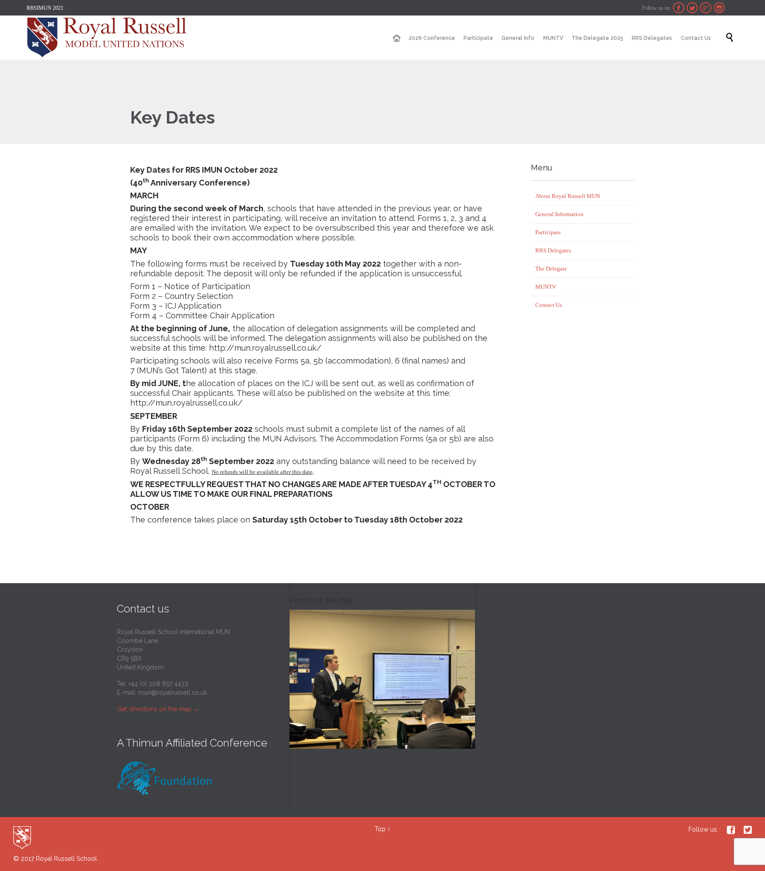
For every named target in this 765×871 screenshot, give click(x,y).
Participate (548, 232)
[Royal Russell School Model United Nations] (110, 37)
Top (380, 828)
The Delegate (551, 268)
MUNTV (545, 286)
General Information (559, 214)
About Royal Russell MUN (567, 196)
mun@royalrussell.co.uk (172, 692)
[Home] (396, 38)
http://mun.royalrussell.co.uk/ (265, 347)
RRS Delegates (553, 250)
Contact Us (548, 305)
